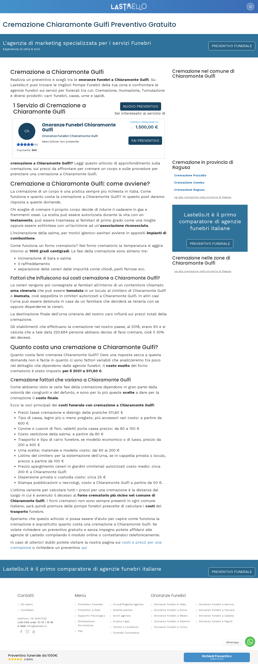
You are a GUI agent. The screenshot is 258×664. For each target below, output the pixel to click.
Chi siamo (27, 604)
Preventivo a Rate (89, 609)
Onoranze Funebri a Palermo (172, 621)
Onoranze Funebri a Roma (170, 609)
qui (84, 547)
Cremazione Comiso (189, 182)
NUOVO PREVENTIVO (140, 106)
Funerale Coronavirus (126, 632)
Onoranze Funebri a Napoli (216, 621)
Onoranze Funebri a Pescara (216, 609)
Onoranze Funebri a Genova (216, 604)
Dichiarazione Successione (86, 623)
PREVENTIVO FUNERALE (232, 46)
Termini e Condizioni (125, 626)
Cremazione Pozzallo (190, 175)
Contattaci (27, 609)
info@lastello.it (37, 626)
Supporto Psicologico (91, 615)
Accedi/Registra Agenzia (128, 604)
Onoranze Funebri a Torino (171, 626)
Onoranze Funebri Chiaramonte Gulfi (79, 127)
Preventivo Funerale (90, 604)
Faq (80, 630)
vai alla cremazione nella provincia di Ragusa (202, 197)
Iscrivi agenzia (122, 615)
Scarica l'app (121, 621)
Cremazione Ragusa (189, 189)
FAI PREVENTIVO (145, 141)
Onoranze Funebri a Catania (216, 615)
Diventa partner (123, 609)
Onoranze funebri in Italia (170, 604)
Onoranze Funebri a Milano (171, 615)
